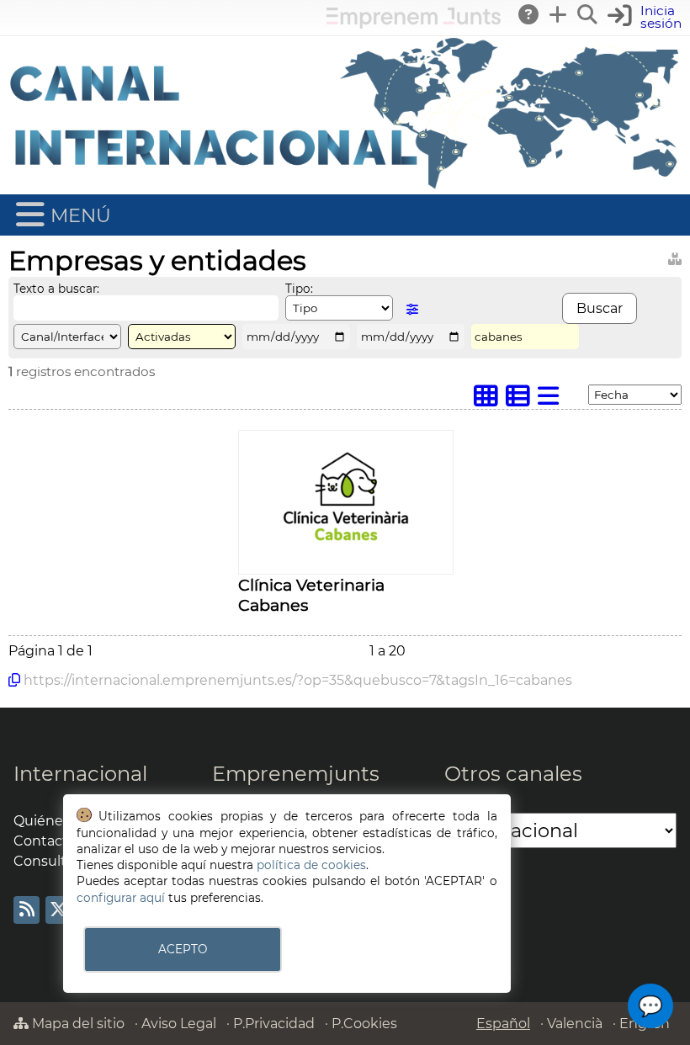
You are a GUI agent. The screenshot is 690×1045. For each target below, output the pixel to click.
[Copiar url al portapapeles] (14, 680)
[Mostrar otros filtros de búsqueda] (412, 309)
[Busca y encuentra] (588, 14)
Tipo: (299, 288)
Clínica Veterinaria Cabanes (311, 595)
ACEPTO (182, 949)
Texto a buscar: (56, 288)
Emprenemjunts (296, 773)
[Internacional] (345, 186)
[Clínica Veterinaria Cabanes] (346, 565)
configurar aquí (121, 897)
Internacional (80, 773)
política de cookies (311, 865)
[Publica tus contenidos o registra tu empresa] (558, 14)
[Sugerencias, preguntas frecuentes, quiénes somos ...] (529, 14)
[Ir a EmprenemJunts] (413, 24)
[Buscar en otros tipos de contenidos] (675, 256)
